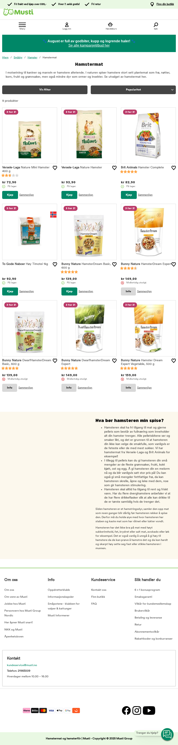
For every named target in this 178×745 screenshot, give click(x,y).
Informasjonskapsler (61, 597)
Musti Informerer (58, 615)
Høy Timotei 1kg (25, 264)
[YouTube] (148, 710)
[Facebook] (126, 710)
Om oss (9, 590)
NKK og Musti (13, 629)
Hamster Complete (142, 167)
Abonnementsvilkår (147, 631)
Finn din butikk (165, 4)
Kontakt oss (98, 590)
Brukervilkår (142, 610)
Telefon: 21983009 (18, 671)
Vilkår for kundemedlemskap (153, 603)
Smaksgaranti (143, 597)
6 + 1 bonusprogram (147, 590)
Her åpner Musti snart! (18, 622)
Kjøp (10, 195)
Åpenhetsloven (13, 636)
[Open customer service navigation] (168, 735)
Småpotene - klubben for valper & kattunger (64, 606)
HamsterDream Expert (146, 264)
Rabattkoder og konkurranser (154, 638)
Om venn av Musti (15, 597)
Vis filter (45, 89)
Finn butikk (98, 597)
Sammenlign (26, 195)
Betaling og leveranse (148, 617)
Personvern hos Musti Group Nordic (22, 613)
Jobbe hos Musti (15, 603)
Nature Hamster (81, 167)
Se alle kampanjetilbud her (89, 45)
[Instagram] (136, 710)
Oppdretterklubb (59, 590)
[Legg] (55, 168)
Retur (138, 624)
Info (128, 291)
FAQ (94, 603)
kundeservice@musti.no (22, 665)
